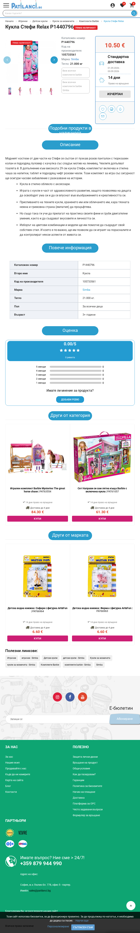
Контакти (11, 791)
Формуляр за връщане (86, 815)
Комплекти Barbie (89, 21)
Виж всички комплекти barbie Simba (72, 86)
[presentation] (54, 60)
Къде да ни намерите (17, 774)
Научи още (81, 920)
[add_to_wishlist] (102, 109)
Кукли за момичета (63, 21)
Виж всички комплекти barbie (72, 72)
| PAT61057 (102, 490)
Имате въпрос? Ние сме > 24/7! (52, 858)
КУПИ (37, 518)
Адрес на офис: (29, 874)
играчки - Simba (30, 658)
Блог (8, 786)
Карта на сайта (14, 780)
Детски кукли (40, 21)
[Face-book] (70, 696)
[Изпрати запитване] (102, 116)
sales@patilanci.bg (40, 890)
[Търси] (134, 13)
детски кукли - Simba (73, 658)
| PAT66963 (102, 610)
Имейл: (35, 890)
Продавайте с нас (15, 768)
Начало (9, 21)
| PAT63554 (37, 490)
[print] (111, 109)
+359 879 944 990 (41, 863)
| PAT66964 (37, 610)
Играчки (23, 21)
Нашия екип (12, 762)
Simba (75, 59)
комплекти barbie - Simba (78, 665)
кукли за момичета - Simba (21, 665)
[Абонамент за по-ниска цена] (120, 109)
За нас (9, 756)
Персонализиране (58, 926)
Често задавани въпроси (88, 809)
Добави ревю (70, 399)
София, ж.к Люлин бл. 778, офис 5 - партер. (45, 884)
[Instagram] (57, 696)
